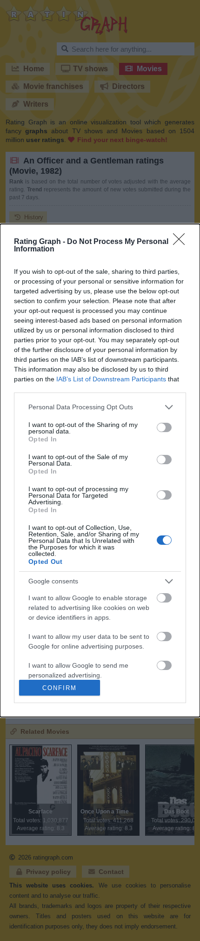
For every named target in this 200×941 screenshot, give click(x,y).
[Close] (182, 242)
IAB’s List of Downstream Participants (111, 379)
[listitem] (100, 407)
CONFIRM (59, 687)
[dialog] (100, 470)
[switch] (164, 427)
